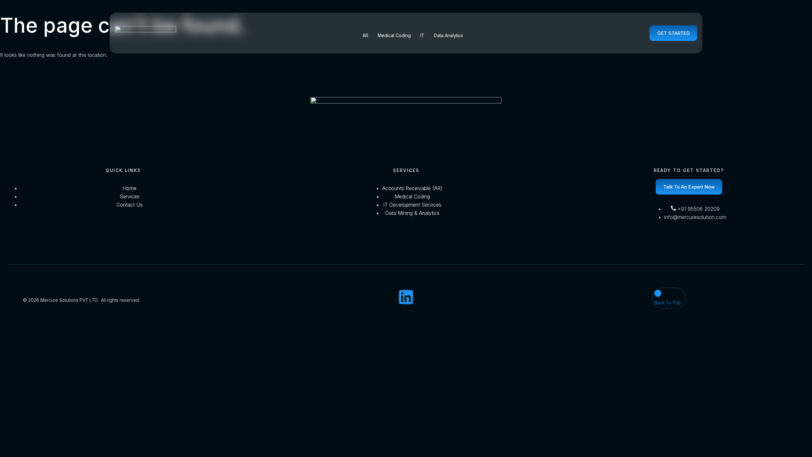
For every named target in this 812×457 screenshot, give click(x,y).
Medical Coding (394, 35)
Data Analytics (448, 35)
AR (365, 35)
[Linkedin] (406, 297)
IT (422, 35)
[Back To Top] (657, 293)
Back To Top (667, 302)
